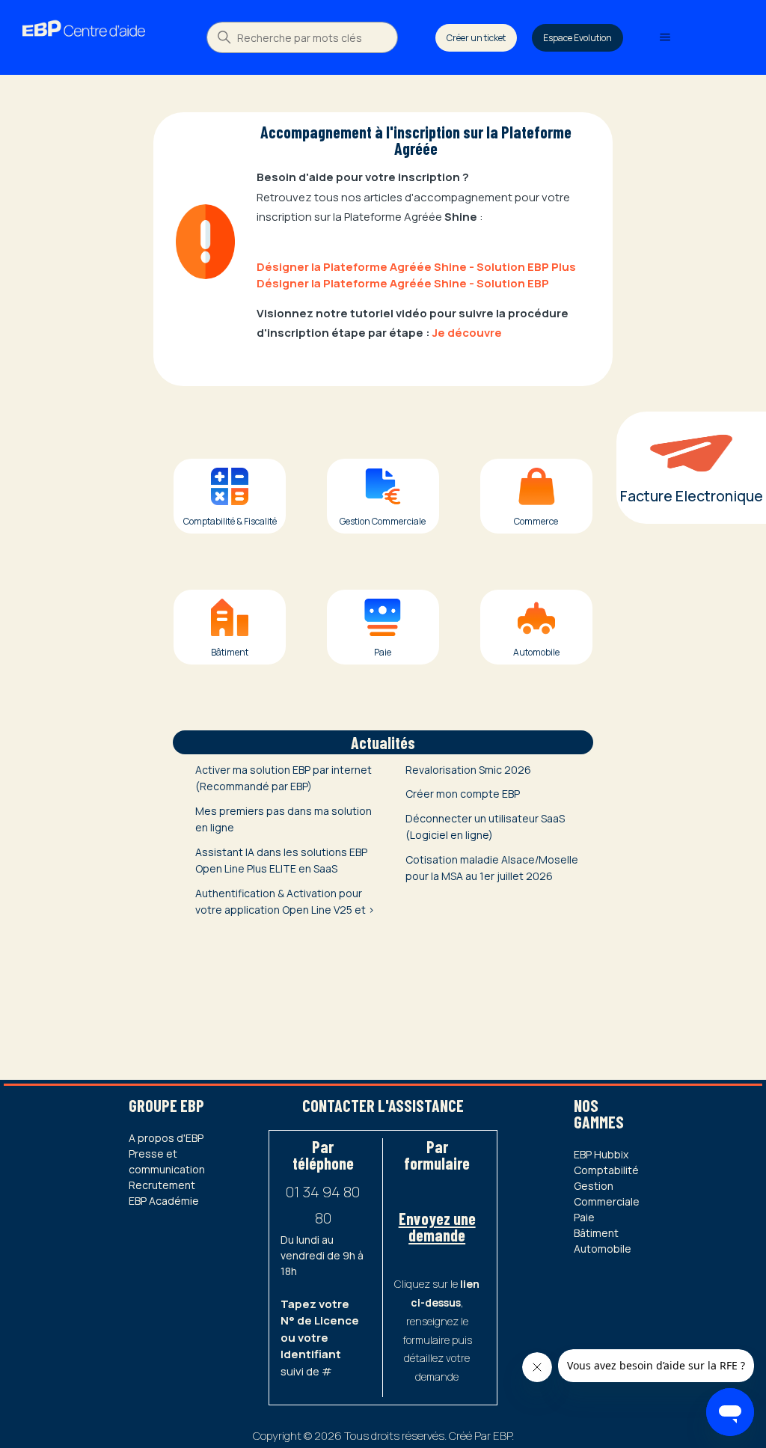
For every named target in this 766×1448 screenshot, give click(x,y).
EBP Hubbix (601, 1154)
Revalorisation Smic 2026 (468, 770)
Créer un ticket (476, 37)
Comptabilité (606, 1170)
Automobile (602, 1248)
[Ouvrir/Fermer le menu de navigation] (664, 37)
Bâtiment (596, 1233)
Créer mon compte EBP (462, 793)
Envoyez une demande (437, 1226)
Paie (584, 1217)
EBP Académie (164, 1201)
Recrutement (162, 1185)
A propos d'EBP (166, 1138)
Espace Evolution (577, 37)
